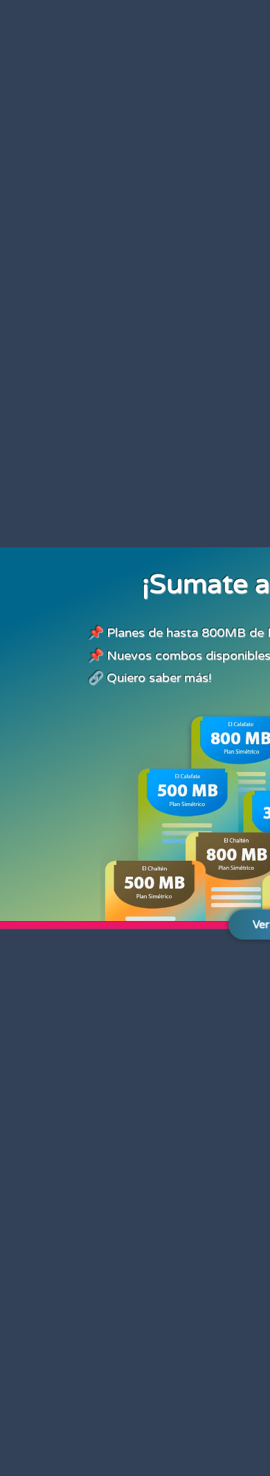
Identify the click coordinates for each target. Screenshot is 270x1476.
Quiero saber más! (159, 677)
